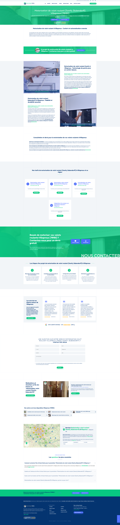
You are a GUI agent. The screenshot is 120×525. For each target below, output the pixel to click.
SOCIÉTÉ (48, 3)
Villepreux (74, 440)
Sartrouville (68, 501)
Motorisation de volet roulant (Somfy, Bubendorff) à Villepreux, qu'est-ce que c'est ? (47, 480)
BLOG (71, 3)
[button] (45, 425)
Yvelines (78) (89, 436)
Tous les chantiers (30, 395)
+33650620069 (84, 465)
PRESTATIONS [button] (54, 3)
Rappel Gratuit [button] (54, 19)
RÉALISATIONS (66, 3)
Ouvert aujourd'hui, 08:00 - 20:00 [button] (80, 508)
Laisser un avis (30, 318)
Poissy (82, 501)
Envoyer (59, 367)
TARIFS (60, 3)
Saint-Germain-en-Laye (75, 501)
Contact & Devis (75, 242)
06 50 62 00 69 (93, 3)
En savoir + (74, 393)
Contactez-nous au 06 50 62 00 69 (42, 91)
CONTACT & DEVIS (77, 3)
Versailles (63, 501)
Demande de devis (34, 185)
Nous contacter (81, 50)
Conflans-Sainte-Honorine (89, 501)
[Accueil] (45, 3)
